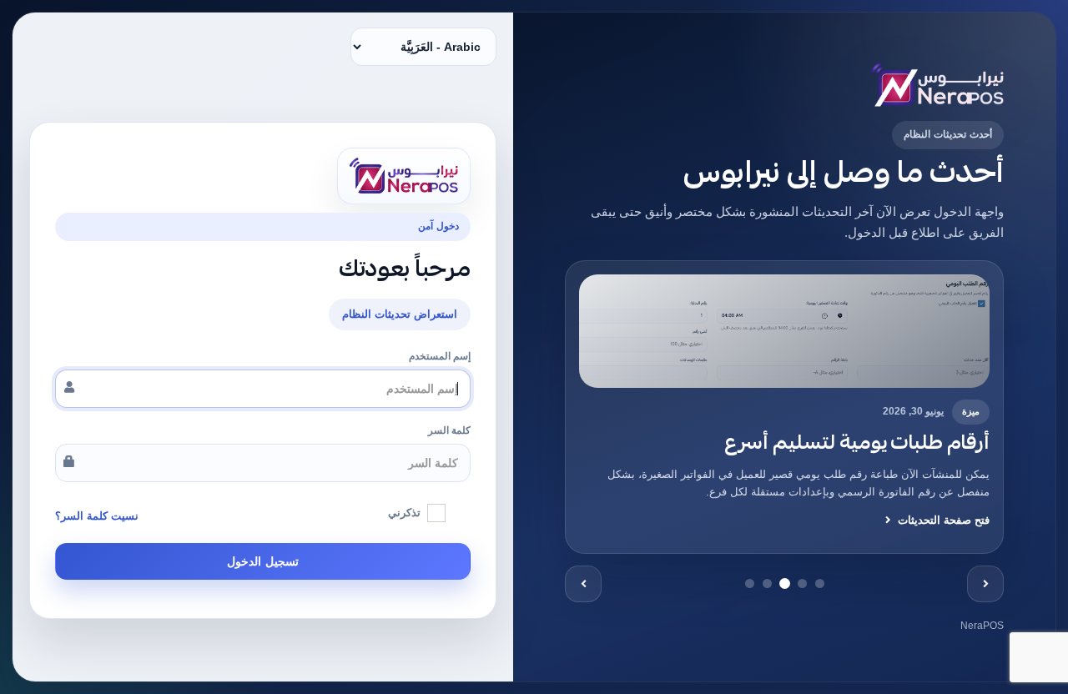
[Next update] (583, 584)
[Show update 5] (749, 583)
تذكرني (404, 512)
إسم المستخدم (440, 356)
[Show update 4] (767, 583)
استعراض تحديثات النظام (399, 314)
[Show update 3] (784, 583)
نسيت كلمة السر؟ (97, 516)
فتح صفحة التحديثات (944, 520)
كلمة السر (449, 430)
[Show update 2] (802, 583)
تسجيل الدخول (262, 561)
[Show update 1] (819, 583)
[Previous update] (985, 584)
